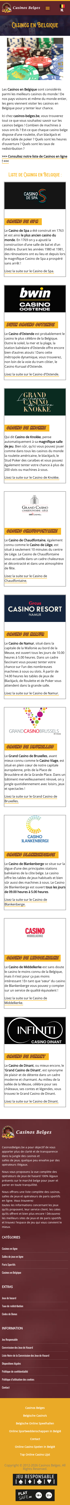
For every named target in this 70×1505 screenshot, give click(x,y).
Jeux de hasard (9, 1298)
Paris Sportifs (8, 1264)
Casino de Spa (22, 221)
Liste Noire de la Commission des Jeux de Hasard (25, 1355)
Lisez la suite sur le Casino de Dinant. (31, 1101)
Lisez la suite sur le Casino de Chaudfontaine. (25, 578)
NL (62, 10)
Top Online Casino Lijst (35, 1454)
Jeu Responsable (10, 1339)
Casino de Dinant (25, 1056)
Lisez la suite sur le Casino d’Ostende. (31, 374)
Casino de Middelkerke (32, 958)
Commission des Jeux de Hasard (17, 1347)
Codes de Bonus (9, 1314)
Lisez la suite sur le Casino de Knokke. (31, 477)
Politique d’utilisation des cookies (18, 1379)
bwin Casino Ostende (30, 324)
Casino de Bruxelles (29, 747)
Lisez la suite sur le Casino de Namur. (31, 693)
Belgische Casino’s (35, 1415)
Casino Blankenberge (30, 854)
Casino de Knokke (26, 428)
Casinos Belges (35, 1408)
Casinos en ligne (10, 1248)
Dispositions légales (11, 1363)
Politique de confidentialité (15, 1371)
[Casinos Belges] (21, 8)
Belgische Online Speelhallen (35, 1423)
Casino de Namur (25, 634)
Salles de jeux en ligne (12, 1256)
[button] (47, 8)
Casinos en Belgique (11, 1272)
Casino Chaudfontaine (31, 531)
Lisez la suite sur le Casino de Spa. (29, 271)
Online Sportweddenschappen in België (35, 1431)
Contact (6, 1387)
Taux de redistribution (12, 1306)
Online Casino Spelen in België (35, 1447)
